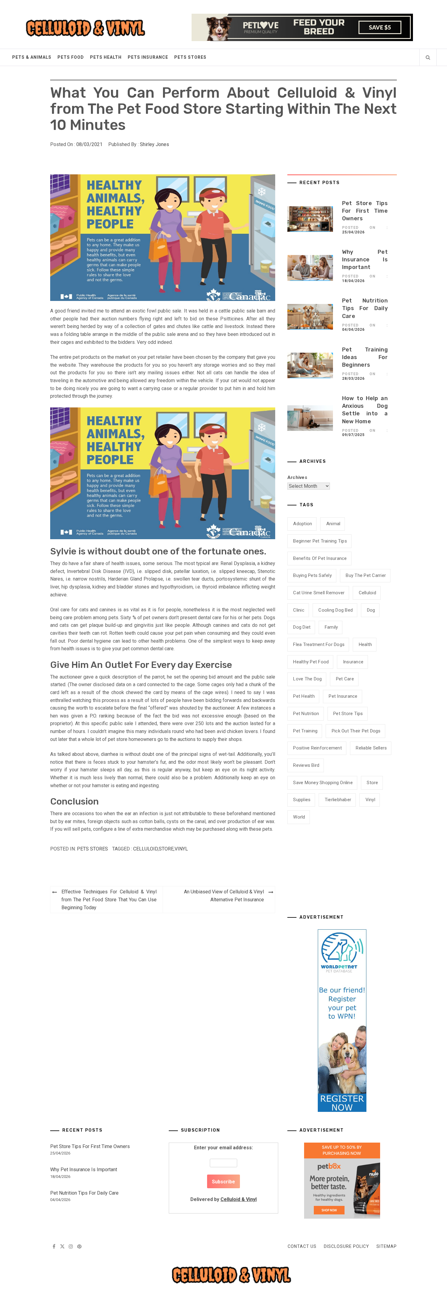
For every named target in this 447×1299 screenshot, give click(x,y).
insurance (353, 662)
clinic (298, 610)
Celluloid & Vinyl (238, 1199)
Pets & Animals (31, 57)
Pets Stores (190, 57)
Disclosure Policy (346, 1246)
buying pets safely (312, 575)
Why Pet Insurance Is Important (365, 260)
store (166, 849)
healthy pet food (311, 662)
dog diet (301, 627)
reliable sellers (371, 748)
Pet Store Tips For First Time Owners (365, 211)
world (299, 817)
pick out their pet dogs (356, 731)
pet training (305, 731)
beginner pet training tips (320, 541)
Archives (297, 477)
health (365, 644)
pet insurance (343, 696)
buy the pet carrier (366, 575)
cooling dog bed (335, 610)
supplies (301, 799)
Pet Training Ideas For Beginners (365, 357)
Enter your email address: (223, 1173)
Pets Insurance (148, 57)
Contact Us (302, 1246)
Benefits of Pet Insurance (320, 558)
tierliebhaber (338, 799)
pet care (345, 679)
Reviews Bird (306, 765)
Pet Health (304, 696)
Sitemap (386, 1246)
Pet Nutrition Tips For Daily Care (365, 308)
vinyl (181, 849)
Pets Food (70, 57)
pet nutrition (306, 713)
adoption (302, 523)
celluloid (145, 849)
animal (333, 523)
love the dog (307, 679)
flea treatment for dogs (319, 644)
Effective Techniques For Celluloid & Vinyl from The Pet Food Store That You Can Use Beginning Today (109, 899)
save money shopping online (323, 782)
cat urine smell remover (319, 592)
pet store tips (348, 713)
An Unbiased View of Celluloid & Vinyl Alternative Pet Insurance (224, 896)
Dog (371, 610)
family (331, 627)
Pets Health (106, 57)
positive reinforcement (317, 748)
